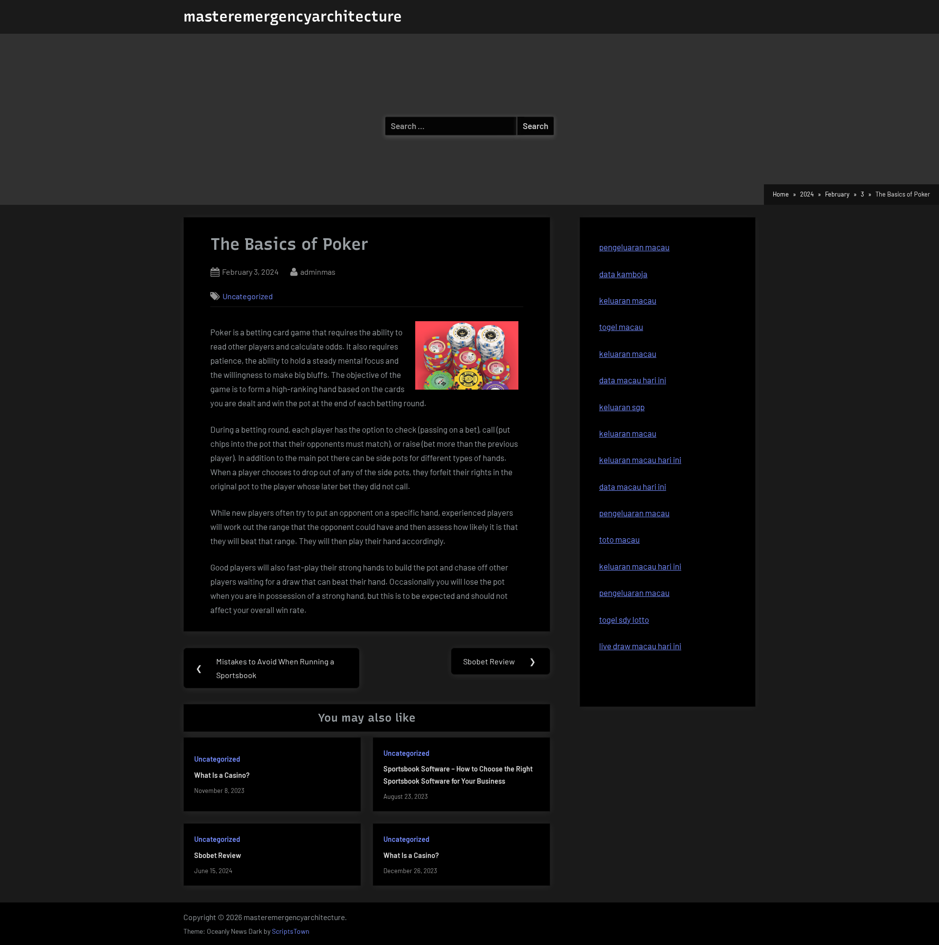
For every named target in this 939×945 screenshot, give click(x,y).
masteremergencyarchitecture (292, 16)
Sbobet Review (217, 855)
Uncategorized (248, 296)
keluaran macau (627, 353)
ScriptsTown (290, 931)
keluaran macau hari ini (640, 459)
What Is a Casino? (221, 775)
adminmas (317, 271)
